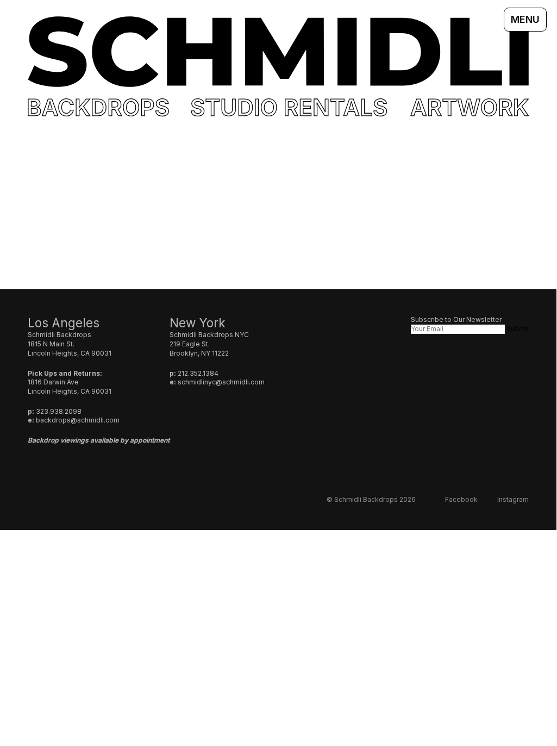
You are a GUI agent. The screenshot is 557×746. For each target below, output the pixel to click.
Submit (517, 329)
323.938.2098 (59, 411)
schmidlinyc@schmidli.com (221, 382)
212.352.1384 (198, 373)
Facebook (461, 499)
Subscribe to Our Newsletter (456, 319)
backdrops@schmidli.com (78, 420)
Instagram (513, 499)
